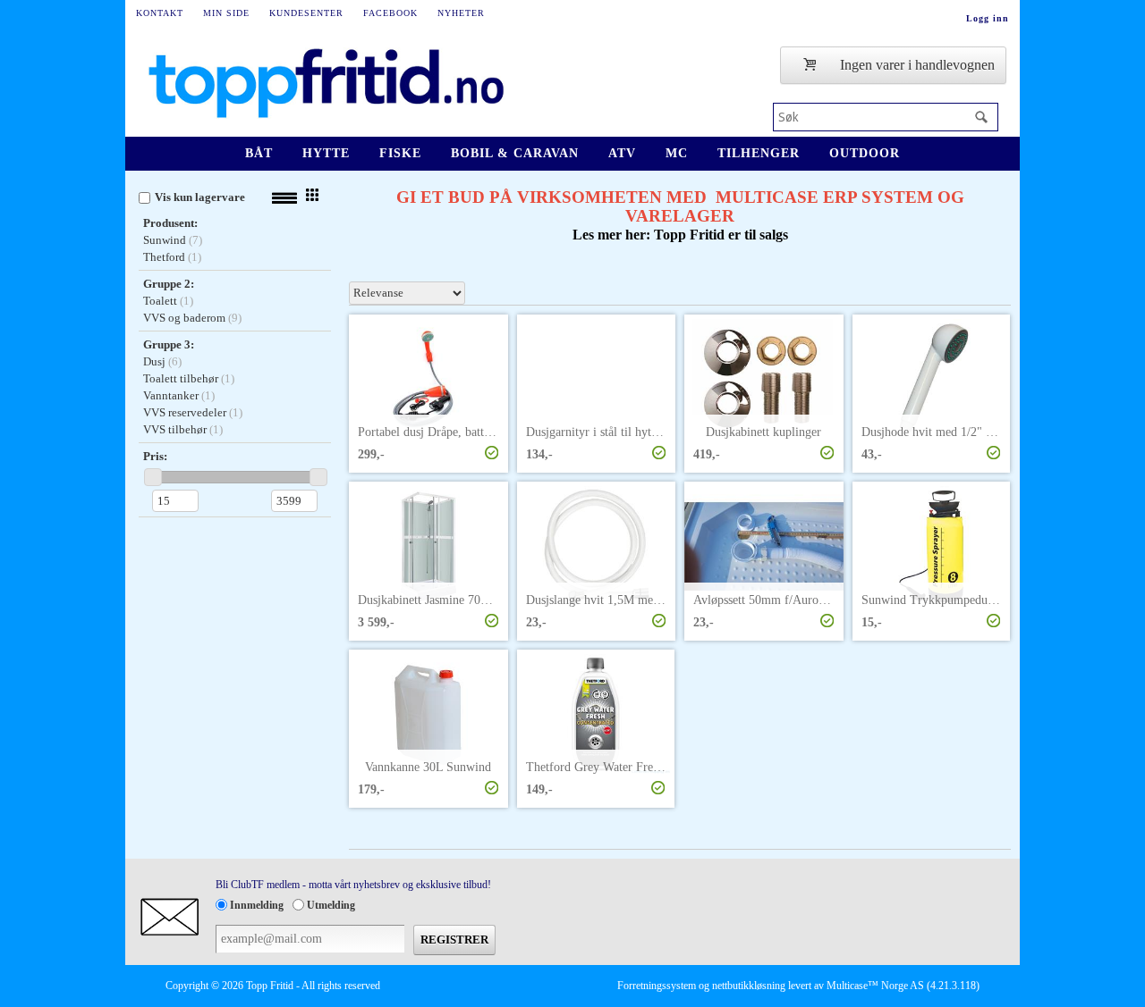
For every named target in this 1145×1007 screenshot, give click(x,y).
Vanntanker (171, 395)
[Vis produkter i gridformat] (312, 195)
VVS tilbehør (175, 429)
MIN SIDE (226, 13)
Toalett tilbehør (180, 378)
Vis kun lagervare (200, 197)
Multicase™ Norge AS (875, 985)
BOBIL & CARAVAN (515, 153)
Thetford (164, 257)
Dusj (154, 361)
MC (677, 153)
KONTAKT (159, 13)
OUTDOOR (864, 153)
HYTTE (326, 153)
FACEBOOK (390, 13)
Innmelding (257, 905)
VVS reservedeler (184, 412)
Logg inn (987, 18)
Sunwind (164, 240)
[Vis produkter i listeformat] (284, 198)
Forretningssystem (656, 985)
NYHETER (461, 13)
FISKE (400, 153)
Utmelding (331, 905)
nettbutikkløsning (748, 985)
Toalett (160, 300)
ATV (622, 153)
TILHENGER (758, 153)
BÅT (259, 153)
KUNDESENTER (306, 13)
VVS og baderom (184, 317)
